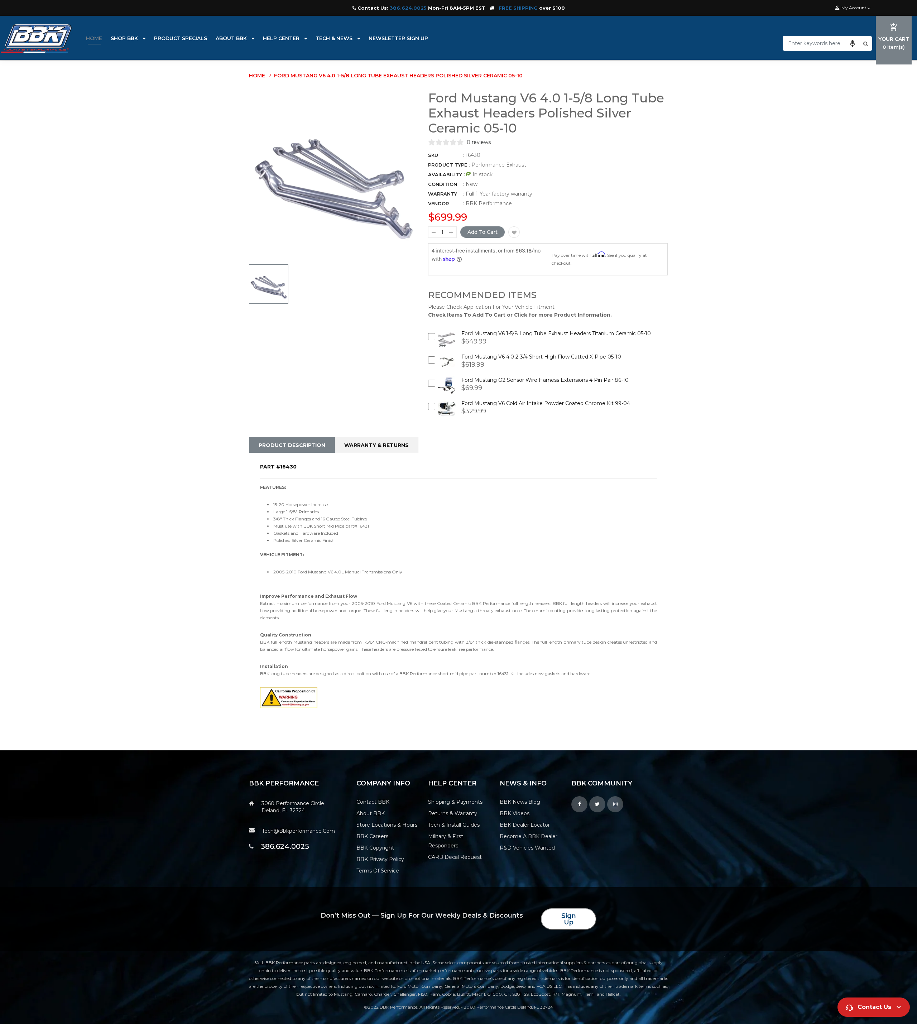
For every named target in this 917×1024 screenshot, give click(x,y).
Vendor (438, 203)
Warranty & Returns (376, 445)
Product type (447, 165)
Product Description (292, 445)
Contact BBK (372, 802)
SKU (433, 155)
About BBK (370, 813)
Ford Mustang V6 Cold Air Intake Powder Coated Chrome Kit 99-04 (545, 403)
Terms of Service (377, 870)
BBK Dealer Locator (525, 825)
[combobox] (822, 43)
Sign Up (568, 919)
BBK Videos (514, 813)
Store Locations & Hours (386, 825)
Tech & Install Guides (454, 825)
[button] (852, 43)
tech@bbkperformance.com (298, 831)
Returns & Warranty (452, 813)
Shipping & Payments (455, 802)
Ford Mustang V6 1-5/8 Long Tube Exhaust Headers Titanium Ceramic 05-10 (556, 333)
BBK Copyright (375, 848)
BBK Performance (489, 203)
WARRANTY (442, 194)
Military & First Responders (445, 841)
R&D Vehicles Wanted (527, 848)
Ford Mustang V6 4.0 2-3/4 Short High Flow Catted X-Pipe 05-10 (541, 357)
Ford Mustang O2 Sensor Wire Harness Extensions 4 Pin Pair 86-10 (545, 380)
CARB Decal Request (455, 857)
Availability (445, 174)
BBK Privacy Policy (380, 859)
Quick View (447, 343)
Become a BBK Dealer (528, 836)
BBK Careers (372, 836)
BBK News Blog (520, 802)
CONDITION (442, 184)
